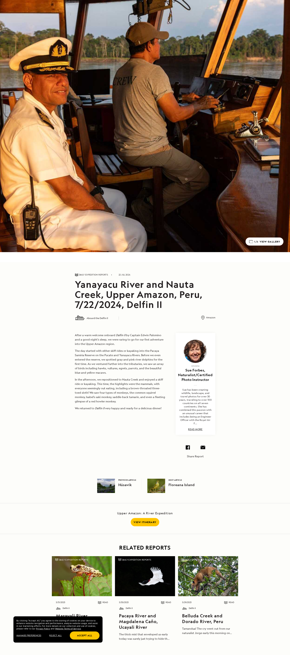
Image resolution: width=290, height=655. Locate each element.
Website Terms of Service (68, 628)
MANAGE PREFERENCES (28, 635)
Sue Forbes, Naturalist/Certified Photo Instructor (195, 375)
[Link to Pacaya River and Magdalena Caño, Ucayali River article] (145, 576)
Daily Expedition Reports (73, 559)
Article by (195, 366)
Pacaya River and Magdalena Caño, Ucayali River (138, 621)
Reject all (55, 635)
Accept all (84, 635)
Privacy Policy (43, 628)
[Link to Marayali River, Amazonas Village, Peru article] (82, 576)
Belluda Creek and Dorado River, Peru (202, 618)
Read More (195, 429)
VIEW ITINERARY (145, 522)
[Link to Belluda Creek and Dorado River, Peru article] (208, 576)
